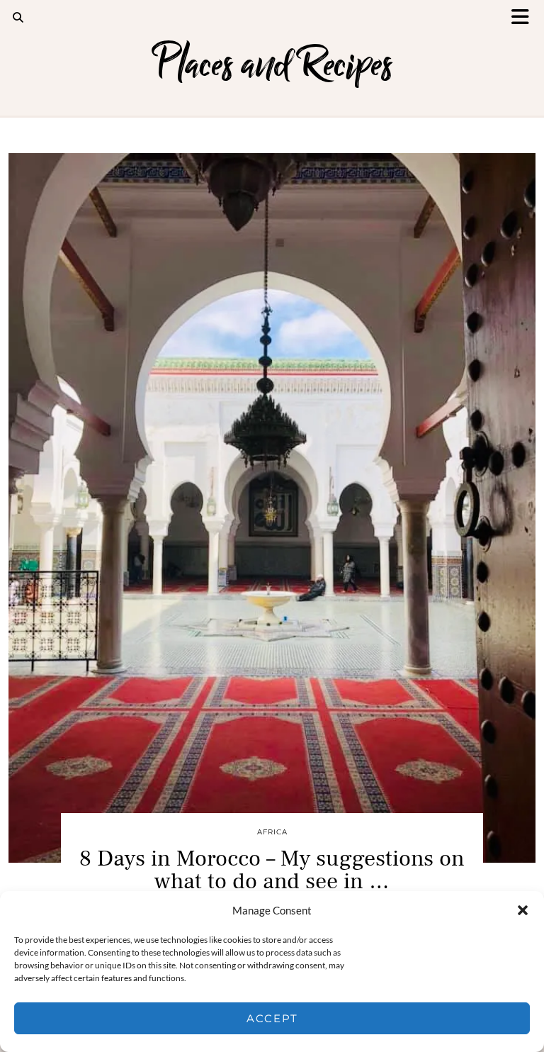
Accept (272, 1018)
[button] (525, 18)
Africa (272, 831)
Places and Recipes (272, 64)
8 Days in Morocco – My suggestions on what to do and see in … (272, 870)
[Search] (18, 17)
